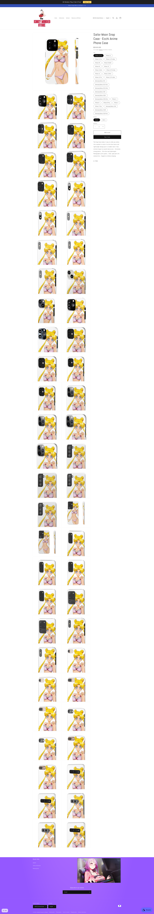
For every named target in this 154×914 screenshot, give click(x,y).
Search (34, 862)
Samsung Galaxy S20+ (100, 95)
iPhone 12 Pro (98, 77)
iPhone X (114, 99)
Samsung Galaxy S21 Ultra (101, 88)
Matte (104, 120)
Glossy (96, 120)
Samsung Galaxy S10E (100, 110)
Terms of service (66, 912)
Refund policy (36, 868)
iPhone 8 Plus (106, 102)
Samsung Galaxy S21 (100, 81)
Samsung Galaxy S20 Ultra (101, 99)
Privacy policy (58, 912)
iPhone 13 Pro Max (110, 70)
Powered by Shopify (44, 912)
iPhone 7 (116, 102)
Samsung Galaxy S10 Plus (101, 113)
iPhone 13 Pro (98, 55)
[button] (113, 18)
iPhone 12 (97, 73)
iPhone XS (97, 66)
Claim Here (87, 2)
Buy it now (107, 137)
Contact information (82, 912)
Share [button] (96, 161)
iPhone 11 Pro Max (110, 59)
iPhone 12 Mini (107, 73)
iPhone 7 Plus (98, 106)
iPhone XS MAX (107, 63)
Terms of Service (37, 865)
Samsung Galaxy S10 (111, 106)
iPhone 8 (97, 102)
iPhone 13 (106, 66)
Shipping (101, 49)
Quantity (95, 123)
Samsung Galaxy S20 (100, 92)
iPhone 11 (108, 55)
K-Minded (38, 912)
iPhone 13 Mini (98, 70)
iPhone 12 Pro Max (110, 77)
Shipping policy (74, 912)
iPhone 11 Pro (98, 59)
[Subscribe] (89, 892)
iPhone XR (97, 63)
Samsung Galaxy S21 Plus (101, 84)
